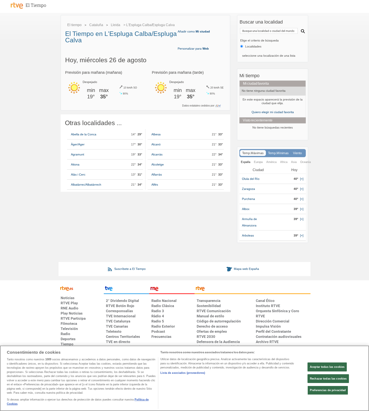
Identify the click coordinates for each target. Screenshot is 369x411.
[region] (184, 378)
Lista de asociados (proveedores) (182, 372)
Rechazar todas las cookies (328, 378)
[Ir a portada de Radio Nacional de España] (172, 289)
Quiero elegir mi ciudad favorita (273, 112)
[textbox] (269, 31)
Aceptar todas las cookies (327, 366)
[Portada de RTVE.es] (17, 5)
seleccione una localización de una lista (268, 55)
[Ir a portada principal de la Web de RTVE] (81, 288)
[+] (301, 178)
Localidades (253, 46)
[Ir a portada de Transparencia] (252, 289)
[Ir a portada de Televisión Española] (126, 289)
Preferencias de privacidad (328, 390)
